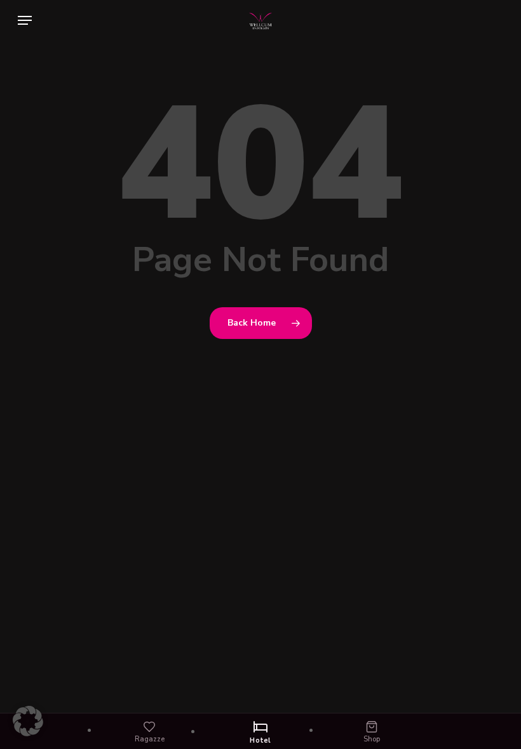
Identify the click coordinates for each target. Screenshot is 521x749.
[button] (25, 20)
